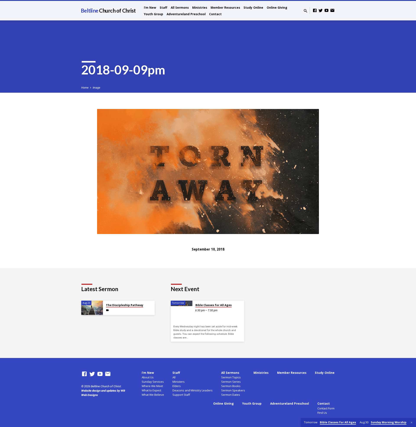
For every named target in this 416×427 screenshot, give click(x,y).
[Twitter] (320, 10)
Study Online (253, 7)
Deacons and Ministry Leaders (192, 390)
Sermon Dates (230, 395)
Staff (163, 7)
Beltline (108, 10)
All (174, 377)
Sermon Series (231, 382)
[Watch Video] (107, 310)
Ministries (199, 7)
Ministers (178, 382)
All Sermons (180, 7)
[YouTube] (326, 10)
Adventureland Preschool (186, 14)
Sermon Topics (231, 377)
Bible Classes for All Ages (213, 305)
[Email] (332, 10)
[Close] (411, 422)
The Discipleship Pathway (124, 305)
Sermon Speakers (233, 390)
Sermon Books (230, 386)
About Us (148, 377)
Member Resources (225, 7)
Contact (215, 14)
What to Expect (151, 390)
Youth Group (153, 14)
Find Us (322, 413)
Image (96, 87)
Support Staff (181, 395)
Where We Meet (152, 386)
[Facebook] (314, 10)
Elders (176, 386)
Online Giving (277, 7)
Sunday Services (153, 382)
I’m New (150, 7)
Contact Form (326, 408)
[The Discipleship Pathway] (92, 308)
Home (84, 87)
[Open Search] (305, 11)
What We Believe (153, 395)
